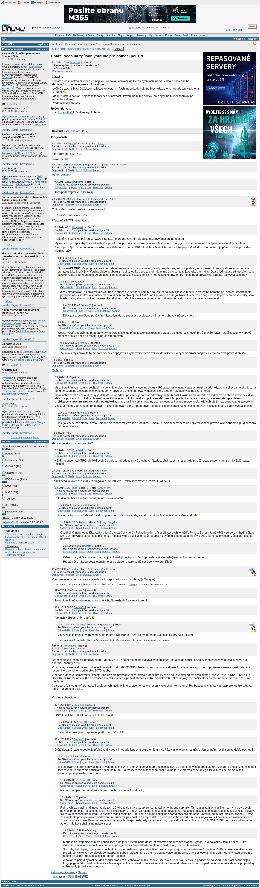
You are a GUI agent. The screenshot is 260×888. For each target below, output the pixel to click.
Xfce (7, 505)
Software (89, 35)
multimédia (80, 49)
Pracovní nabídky (12, 49)
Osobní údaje (250, 885)
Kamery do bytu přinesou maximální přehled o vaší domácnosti (25, 550)
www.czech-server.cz (33, 885)
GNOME (10, 472)
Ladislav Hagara (10, 130)
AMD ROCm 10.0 (11, 168)
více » (8, 245)
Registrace (252, 38)
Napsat (27, 437)
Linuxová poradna (85, 44)
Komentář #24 (66, 112)
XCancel (7, 77)
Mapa (202, 35)
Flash (62, 49)
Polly (5, 427)
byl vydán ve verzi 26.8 (24, 389)
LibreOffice (29, 352)
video (97, 49)
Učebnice (110, 35)
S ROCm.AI (22, 184)
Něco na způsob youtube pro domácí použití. (119, 44)
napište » (42, 44)
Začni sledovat (72, 130)
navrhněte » (41, 441)
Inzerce (217, 885)
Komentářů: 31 (10, 522)
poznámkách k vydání (30, 360)
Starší (36, 437)
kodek (70, 49)
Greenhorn (101, 470)
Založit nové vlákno (63, 872)
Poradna (59, 35)
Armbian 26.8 (10, 369)
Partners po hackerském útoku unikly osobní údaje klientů (24, 198)
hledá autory (53, 27)
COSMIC (10, 466)
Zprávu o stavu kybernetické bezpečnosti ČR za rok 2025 (18, 152)
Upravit (118, 49)
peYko (74, 569)
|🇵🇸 (3, 104)
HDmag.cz (39, 3)
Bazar (177, 35)
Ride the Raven (118, 164)
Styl (4, 38)
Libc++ (35, 425)
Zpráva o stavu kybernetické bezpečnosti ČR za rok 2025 (19, 136)
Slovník (159, 35)
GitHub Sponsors (25, 331)
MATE (8, 492)
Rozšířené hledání (234, 30)
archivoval (8, 88)
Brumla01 (75, 62)
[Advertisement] (92, 120)
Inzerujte (136, 27)
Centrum (16, 437)
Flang (14, 427)
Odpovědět (58, 71)
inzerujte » (42, 49)
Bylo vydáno (9, 116)
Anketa (6, 441)
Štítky (55, 49)
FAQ (68, 35)
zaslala (16, 64)
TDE (7, 498)
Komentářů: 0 (27, 164)
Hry (150, 35)
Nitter (24, 66)
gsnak (72, 143)
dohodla (27, 269)
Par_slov (112, 522)
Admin (69, 71)
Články (100, 35)
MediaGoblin (60, 174)
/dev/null (102, 569)
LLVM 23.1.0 (9, 403)
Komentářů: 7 (27, 399)
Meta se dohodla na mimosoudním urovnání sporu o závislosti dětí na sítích (23, 256)
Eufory (132, 584)
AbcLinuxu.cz (10, 3)
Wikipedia (35, 66)
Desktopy (141, 35)
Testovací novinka (15, 554)
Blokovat (87, 149)
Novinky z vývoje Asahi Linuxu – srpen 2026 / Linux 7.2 (21, 311)
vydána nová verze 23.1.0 (22, 411)
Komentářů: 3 (27, 305)
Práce (194, 35)
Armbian (7, 377)
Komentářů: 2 (27, 130)
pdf (38, 153)
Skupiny (130, 35)
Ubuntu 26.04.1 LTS (13, 108)
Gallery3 (57, 370)
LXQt (8, 485)
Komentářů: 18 (14, 104)
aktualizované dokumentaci (29, 187)
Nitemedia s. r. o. (115, 885)
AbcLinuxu (12, 530)
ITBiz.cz (25, 3)
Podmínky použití (232, 885)
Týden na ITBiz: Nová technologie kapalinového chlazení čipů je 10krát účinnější (25, 537)
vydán (42, 352)
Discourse (39, 124)
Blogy (121, 35)
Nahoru (82, 872)
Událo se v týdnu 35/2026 (19, 542)
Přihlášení (238, 38)
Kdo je (168, 35)
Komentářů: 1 (27, 248)
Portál (186, 35)
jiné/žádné (11, 511)
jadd (72, 470)
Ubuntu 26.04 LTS (37, 119)
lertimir (83, 522)
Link (78, 149)
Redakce (207, 885)
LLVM (36, 417)
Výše (81, 187)
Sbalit (71, 149)
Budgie (9, 453)
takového (73, 480)
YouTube (106, 49)
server (90, 49)
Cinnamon (11, 460)
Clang (40, 422)
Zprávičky (8, 44)
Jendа (73, 199)
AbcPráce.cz (54, 3)
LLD (4, 425)
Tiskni (54, 876)
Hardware (78, 35)
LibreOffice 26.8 (11, 343)
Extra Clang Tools (19, 425)
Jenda (100, 199)
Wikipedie (18, 179)
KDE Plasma (12, 479)
